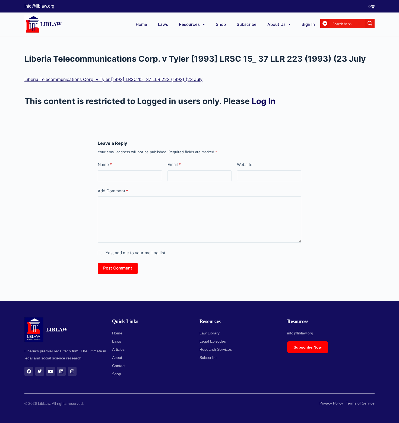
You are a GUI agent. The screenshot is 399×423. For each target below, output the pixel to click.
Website (244, 164)
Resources (189, 24)
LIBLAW (51, 24)
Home (141, 24)
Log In (264, 101)
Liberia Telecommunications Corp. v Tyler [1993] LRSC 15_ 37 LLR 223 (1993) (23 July (113, 79)
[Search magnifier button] (370, 23)
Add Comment (113, 190)
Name (105, 164)
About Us (276, 24)
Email (174, 164)
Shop (221, 24)
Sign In (308, 24)
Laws (163, 24)
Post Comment (117, 268)
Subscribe (246, 24)
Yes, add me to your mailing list (134, 252)
